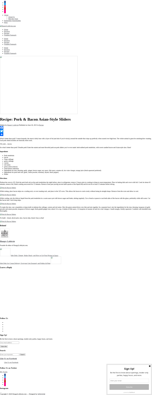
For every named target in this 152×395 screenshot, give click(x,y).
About (6, 15)
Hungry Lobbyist (13, 125)
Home (6, 29)
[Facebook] (76, 127)
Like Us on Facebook (8, 359)
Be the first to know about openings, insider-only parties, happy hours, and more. (26, 339)
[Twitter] (76, 131)
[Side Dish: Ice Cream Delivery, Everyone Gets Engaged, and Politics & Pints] (56, 263)
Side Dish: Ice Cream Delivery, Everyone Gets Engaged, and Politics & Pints (25, 263)
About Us (11, 17)
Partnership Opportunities (12, 21)
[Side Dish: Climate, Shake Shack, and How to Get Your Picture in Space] (5, 255)
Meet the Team (13, 19)
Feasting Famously (10, 35)
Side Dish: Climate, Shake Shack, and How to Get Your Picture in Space (34, 255)
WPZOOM (41, 394)
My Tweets (3, 372)
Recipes (6, 33)
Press (6, 22)
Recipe (41, 125)
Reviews (7, 31)
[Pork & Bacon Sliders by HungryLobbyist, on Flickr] (8, 188)
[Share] (76, 134)
